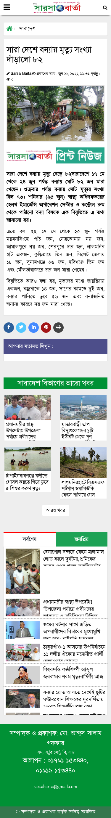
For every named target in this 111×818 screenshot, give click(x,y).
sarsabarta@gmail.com (55, 786)
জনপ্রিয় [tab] (82, 540)
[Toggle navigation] (7, 7)
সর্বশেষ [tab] (29, 540)
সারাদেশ (27, 29)
